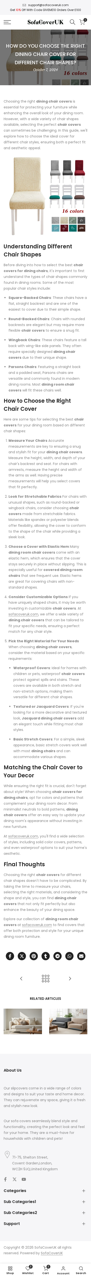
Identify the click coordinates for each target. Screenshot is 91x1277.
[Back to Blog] (45, 978)
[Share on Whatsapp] (69, 956)
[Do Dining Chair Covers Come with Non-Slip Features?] (70, 978)
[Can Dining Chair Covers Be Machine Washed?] (21, 978)
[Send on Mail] (81, 956)
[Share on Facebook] (10, 956)
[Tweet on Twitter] (22, 956)
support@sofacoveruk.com (48, 5)
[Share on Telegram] (57, 956)
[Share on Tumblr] (45, 956)
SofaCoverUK (52, 1253)
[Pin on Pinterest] (34, 956)
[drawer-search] (72, 22)
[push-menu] (7, 22)
